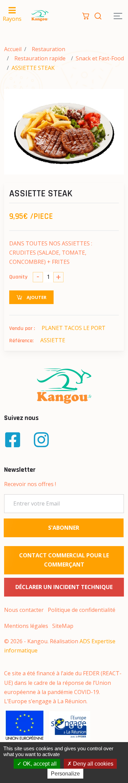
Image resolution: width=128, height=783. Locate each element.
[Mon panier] (85, 15)
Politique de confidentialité (81, 610)
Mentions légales (26, 626)
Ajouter (36, 297)
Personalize (65, 774)
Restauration (48, 49)
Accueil (13, 49)
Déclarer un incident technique (64, 587)
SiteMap (62, 626)
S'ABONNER (63, 527)
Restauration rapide (40, 58)
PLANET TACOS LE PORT (73, 328)
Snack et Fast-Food (100, 58)
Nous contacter (24, 610)
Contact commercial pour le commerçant (64, 560)
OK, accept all (39, 764)
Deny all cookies (92, 764)
